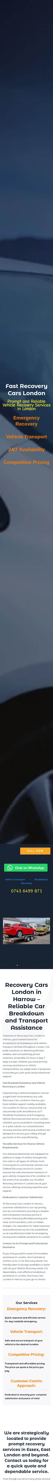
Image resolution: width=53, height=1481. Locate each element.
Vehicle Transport (15, 879)
